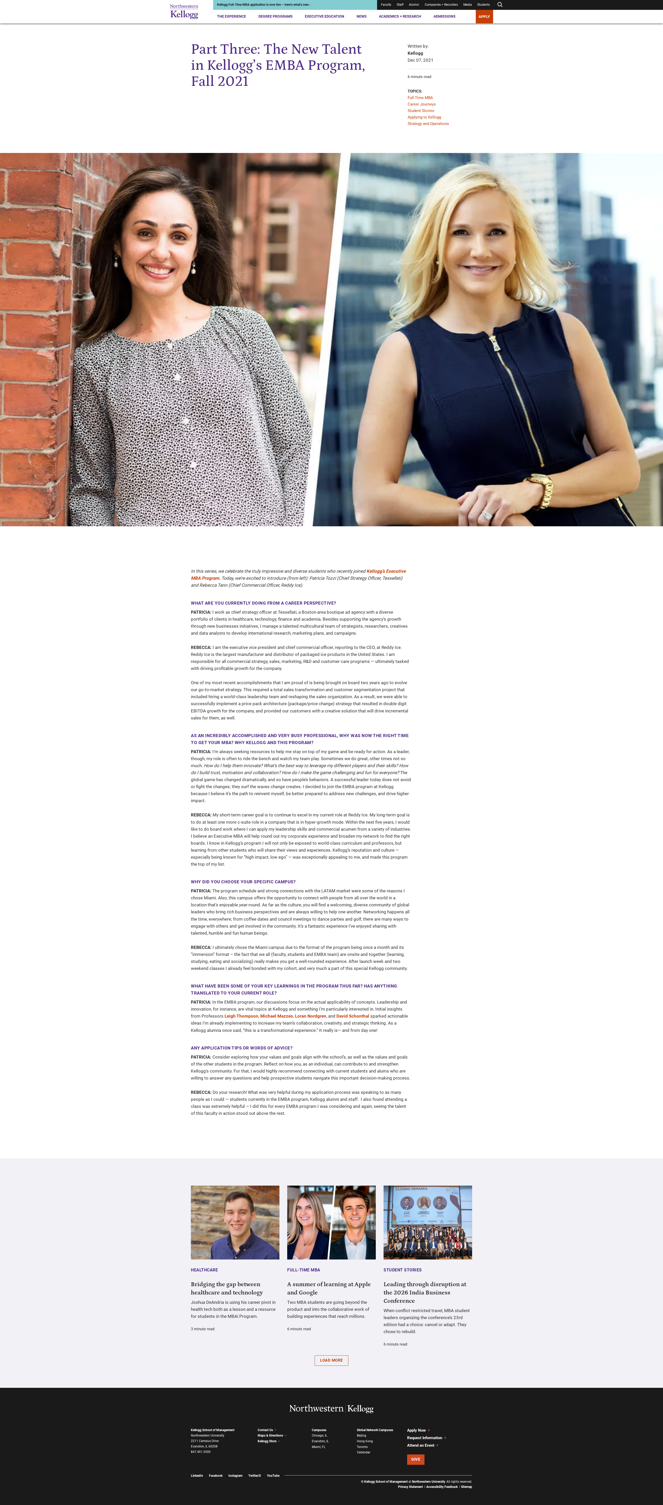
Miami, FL (318, 1447)
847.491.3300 (201, 1452)
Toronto (362, 1447)
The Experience (231, 16)
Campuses (319, 1430)
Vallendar (363, 1452)
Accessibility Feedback (442, 1487)
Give (415, 1459)
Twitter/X (254, 1476)
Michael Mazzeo (276, 1016)
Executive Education (324, 16)
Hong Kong (365, 1441)
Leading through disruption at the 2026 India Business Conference (425, 1292)
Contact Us (265, 1430)
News (362, 16)
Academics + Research (400, 16)
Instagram (235, 1476)
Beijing (361, 1435)
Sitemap (466, 1487)
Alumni (414, 5)
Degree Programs (275, 16)
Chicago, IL (319, 1435)
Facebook (215, 1476)
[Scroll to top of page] (478, 1478)
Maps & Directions (270, 1435)
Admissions (445, 16)
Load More (331, 1360)
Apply (484, 17)
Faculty (386, 5)
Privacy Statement (410, 1487)
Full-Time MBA (420, 97)
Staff (400, 5)
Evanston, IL (320, 1441)
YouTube (273, 1476)
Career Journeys (422, 104)
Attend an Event (420, 1445)
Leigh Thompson (241, 1016)
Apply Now (416, 1430)
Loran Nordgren (310, 1016)
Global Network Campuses (375, 1430)
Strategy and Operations (428, 123)
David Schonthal (352, 1016)
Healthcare (204, 1270)
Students (483, 5)
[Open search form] (500, 5)
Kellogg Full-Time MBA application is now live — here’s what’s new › (264, 5)
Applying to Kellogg (424, 117)
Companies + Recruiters (441, 5)
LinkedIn (197, 1476)
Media (467, 5)
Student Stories (421, 110)
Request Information (424, 1438)
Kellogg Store (267, 1441)
